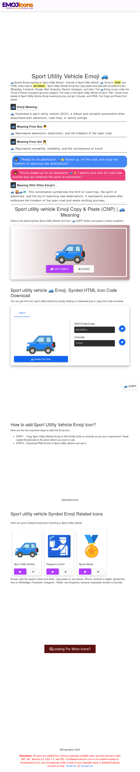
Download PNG (42, 359)
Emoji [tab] (22, 312)
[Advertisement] (71, 37)
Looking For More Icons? (72, 648)
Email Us (71, 766)
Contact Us (87, 766)
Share (85, 269)
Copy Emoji (60, 269)
